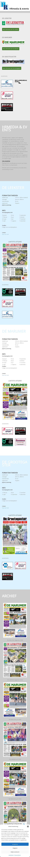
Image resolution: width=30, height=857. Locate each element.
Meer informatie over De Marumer (11, 48)
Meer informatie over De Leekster (10, 29)
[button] (28, 826)
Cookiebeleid (11, 855)
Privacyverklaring (17, 855)
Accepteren (15, 844)
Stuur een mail (5, 234)
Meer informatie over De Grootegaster (11, 68)
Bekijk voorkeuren (15, 852)
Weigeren (15, 848)
